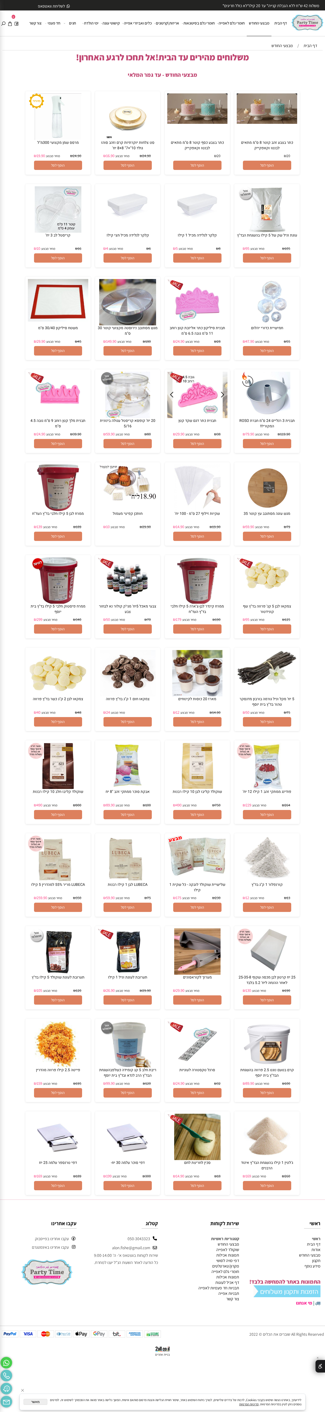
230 (218, 897)
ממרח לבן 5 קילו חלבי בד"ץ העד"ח (58, 513)
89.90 (110, 805)
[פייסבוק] (16, 23)
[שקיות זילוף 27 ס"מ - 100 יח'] (197, 509)
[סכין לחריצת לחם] (197, 1158)
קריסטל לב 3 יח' (57, 235)
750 (218, 805)
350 (78, 897)
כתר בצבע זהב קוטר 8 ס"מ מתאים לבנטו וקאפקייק (267, 145)
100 (148, 805)
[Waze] (6, 1387)
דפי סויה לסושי (227, 1260)
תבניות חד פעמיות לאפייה (218, 1288)
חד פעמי (54, 23)
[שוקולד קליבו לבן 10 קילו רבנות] (197, 787)
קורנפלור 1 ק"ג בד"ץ (267, 884)
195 (78, 1083)
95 (247, 248)
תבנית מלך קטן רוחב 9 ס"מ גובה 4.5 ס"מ (57, 423)
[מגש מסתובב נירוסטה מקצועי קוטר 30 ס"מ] (127, 324)
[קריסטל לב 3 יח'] (58, 231)
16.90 (110, 155)
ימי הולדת (91, 23)
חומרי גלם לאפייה (232, 23)
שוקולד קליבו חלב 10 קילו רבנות (58, 792)
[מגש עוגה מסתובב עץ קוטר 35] (267, 509)
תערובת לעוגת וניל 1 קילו (127, 977)
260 (287, 1176)
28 (219, 341)
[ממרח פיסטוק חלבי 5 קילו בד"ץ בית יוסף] (58, 602)
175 (178, 897)
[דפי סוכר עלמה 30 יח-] (127, 1158)
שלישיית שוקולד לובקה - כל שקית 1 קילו (197, 887)
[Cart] (10, 23)
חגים (72, 23)
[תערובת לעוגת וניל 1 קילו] (127, 973)
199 (109, 1176)
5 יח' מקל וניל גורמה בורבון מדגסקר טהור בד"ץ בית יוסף (267, 701)
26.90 (110, 990)
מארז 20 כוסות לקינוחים (197, 699)
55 (288, 341)
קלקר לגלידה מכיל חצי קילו (128, 235)
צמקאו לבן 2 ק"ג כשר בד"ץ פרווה (58, 699)
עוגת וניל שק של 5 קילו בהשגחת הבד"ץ (267, 235)
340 (78, 619)
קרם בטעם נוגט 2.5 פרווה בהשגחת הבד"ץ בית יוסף (267, 1072)
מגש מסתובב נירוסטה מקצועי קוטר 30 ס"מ (128, 330)
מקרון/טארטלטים (225, 1266)
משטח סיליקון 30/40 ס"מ (58, 328)
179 (178, 619)
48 (79, 712)
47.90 (250, 341)
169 (248, 1176)
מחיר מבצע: (121, 156)
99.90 (110, 1083)
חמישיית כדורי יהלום (267, 328)
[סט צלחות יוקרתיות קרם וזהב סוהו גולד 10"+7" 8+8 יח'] (127, 138)
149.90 (111, 341)
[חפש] (3, 23)
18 (219, 1176)
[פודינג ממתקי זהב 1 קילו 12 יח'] (267, 787)
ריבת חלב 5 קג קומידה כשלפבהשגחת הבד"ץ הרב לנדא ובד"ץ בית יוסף (127, 1072)
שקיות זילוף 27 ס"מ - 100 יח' (197, 513)
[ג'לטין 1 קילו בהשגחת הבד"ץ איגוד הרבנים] (267, 1158)
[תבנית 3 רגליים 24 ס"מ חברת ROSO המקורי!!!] (267, 416)
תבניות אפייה (228, 1293)
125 (287, 619)
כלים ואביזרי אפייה (138, 23)
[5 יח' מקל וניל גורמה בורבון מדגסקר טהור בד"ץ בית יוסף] (267, 684)
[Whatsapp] (6, 1361)
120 (78, 990)
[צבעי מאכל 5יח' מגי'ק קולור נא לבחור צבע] (127, 602)
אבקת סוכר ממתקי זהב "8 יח (128, 792)
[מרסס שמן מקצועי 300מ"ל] (58, 138)
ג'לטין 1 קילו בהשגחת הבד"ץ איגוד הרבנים (267, 1165)
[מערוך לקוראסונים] (197, 973)
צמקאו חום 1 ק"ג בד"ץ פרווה (128, 699)
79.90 (250, 434)
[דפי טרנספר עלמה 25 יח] (58, 1158)
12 (177, 712)
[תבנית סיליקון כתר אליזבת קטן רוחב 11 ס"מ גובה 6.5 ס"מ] (197, 324)
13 (288, 897)
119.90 (285, 434)
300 (148, 1176)
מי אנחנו (304, 1303)
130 (248, 990)
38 (219, 434)
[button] (267, 165)
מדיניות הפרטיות (249, 1404)
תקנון (316, 1260)
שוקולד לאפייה (227, 1249)
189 (78, 526)
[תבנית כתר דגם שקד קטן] (197, 416)
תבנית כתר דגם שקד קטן (197, 421)
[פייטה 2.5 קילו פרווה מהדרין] (58, 1066)
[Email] (6, 1400)
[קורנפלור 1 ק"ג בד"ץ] (267, 880)
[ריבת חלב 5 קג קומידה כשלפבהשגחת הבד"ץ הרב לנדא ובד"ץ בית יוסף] (127, 1066)
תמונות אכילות (227, 1255)
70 (149, 619)
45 (79, 341)
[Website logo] (307, 20)
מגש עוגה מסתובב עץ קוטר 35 (267, 513)
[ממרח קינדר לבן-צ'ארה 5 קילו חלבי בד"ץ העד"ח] (197, 602)
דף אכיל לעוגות (227, 1282)
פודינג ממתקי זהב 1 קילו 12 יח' (267, 792)
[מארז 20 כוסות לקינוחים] (197, 695)
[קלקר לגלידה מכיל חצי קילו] (128, 227)
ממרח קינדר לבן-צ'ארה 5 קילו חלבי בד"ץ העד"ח (197, 609)
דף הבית (280, 23)
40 (38, 712)
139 (39, 526)
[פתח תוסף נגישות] (320, 1366)
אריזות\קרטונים (167, 23)
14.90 (180, 526)
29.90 (41, 341)
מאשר (35, 1402)
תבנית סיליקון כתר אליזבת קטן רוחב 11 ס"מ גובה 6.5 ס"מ (197, 330)
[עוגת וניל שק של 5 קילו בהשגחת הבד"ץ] (267, 231)
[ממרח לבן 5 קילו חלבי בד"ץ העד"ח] (58, 509)
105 (287, 248)
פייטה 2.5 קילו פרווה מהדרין (58, 1070)
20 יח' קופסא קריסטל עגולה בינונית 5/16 (127, 423)
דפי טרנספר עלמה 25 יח (58, 1163)
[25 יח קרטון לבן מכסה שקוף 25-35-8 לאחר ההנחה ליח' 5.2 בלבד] (267, 973)
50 (108, 619)
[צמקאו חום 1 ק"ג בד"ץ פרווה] (128, 695)
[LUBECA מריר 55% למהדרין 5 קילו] (58, 880)
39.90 (77, 434)
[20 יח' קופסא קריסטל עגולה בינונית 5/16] (127, 416)
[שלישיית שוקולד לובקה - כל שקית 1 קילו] (197, 874)
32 (219, 1083)
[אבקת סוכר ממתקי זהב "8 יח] (128, 787)
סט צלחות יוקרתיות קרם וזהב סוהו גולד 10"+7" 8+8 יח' (127, 145)
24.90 (146, 155)
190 (218, 619)
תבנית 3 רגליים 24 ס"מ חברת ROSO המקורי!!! (267, 423)
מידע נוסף (312, 1266)
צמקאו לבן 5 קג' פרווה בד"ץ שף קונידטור (267, 609)
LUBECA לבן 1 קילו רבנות (128, 884)
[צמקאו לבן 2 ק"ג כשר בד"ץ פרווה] (58, 694)
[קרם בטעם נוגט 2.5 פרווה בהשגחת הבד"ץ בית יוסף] (267, 1066)
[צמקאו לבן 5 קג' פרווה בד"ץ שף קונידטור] (267, 591)
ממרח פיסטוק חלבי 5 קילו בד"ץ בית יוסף (58, 609)
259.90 (42, 897)
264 (287, 805)
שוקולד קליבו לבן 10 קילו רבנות (197, 792)
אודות (315, 1249)
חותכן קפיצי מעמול (128, 513)
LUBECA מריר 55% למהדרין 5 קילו (58, 884)
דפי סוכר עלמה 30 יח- (128, 1163)
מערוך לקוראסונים (197, 977)
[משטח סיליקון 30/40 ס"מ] (58, 320)
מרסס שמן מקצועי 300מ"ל (58, 142)
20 (288, 155)
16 (79, 248)
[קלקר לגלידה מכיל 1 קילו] (197, 227)
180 (148, 341)
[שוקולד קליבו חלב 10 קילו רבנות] (58, 787)
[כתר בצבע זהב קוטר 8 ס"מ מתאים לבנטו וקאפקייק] (267, 122)
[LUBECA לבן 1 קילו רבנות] (127, 880)
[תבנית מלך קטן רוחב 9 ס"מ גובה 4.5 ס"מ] (58, 416)
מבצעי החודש (259, 23)
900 (78, 805)
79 (288, 526)
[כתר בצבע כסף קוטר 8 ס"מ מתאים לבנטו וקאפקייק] (197, 122)
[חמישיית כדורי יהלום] (267, 324)
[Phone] (6, 1375)
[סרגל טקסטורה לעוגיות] (197, 1066)
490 (179, 805)
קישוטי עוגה (111, 23)
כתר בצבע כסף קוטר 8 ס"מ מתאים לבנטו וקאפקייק (197, 145)
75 (288, 712)
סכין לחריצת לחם (197, 1163)
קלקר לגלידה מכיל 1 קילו (197, 235)
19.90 (41, 155)
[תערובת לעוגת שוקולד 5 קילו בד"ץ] (58, 973)
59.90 (110, 434)
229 (248, 805)
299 (39, 619)
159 (39, 1083)
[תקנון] (286, 1295)
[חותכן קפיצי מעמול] (128, 498)
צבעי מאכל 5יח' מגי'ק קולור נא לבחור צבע (127, 609)
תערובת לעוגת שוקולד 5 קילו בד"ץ (58, 977)
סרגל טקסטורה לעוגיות (197, 1070)
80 (149, 434)
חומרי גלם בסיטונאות (199, 23)
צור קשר (35, 23)
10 (38, 248)
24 (108, 712)
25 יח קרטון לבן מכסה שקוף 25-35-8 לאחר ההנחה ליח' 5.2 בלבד (267, 980)
